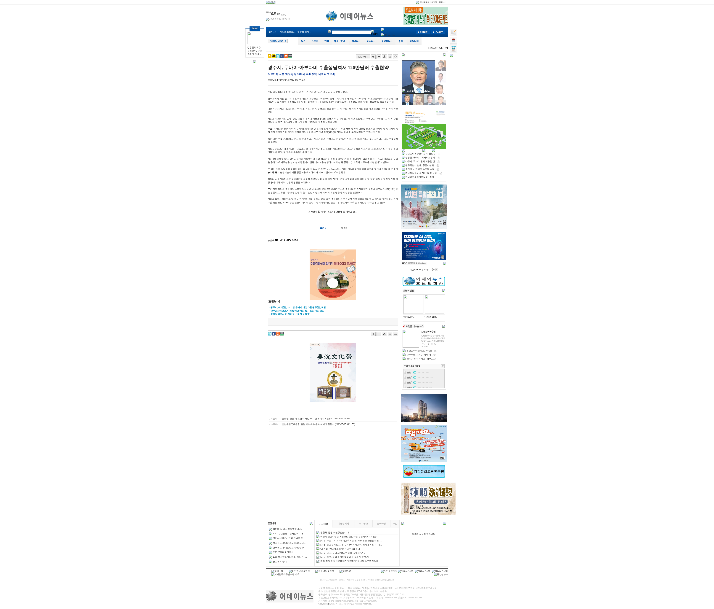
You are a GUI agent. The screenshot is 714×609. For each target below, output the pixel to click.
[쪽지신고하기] (363, 56)
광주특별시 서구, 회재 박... (419, 354)
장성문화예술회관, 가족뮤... (420, 350)
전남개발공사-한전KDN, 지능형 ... (422, 173)
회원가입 (442, 2)
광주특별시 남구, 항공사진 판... (420, 165)
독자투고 (363, 523)
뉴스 (440, 48)
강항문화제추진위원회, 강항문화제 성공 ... (254, 50)
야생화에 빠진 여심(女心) (422, 269)
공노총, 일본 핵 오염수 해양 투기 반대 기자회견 (305, 418)
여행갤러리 (343, 523)
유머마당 (381, 523)
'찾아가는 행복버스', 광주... (419, 358)
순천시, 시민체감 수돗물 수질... (420, 169)
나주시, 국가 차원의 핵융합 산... (421, 161)
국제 (446, 48)
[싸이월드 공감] (286, 56)
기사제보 (323, 523)
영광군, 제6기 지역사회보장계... (421, 157)
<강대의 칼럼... (430, 317)
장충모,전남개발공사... (418, 91)
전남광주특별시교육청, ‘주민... (420, 177)
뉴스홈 (434, 48)
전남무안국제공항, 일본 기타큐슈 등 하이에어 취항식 (308, 424)
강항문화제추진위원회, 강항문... (296, 33)
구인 (395, 523)
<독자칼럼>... (408, 317)
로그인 (434, 2)
